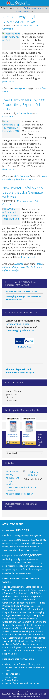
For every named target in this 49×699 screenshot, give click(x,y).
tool (33, 267)
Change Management (35, 637)
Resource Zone (12, 673)
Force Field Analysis (22, 615)
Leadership (10, 550)
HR (15, 546)
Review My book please (17, 323)
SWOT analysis (34, 566)
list (22, 179)
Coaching (25, 540)
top (26, 179)
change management (9, 540)
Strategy (18, 565)
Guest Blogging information (20, 330)
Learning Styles (18, 609)
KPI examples (21, 628)
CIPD (19, 540)
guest (11, 546)
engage (40, 263)
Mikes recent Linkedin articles (12, 481)
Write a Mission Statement (15, 590)
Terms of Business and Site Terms (22, 683)
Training (28, 569)
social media (8, 565)
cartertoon (33, 531)
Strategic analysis (12, 650)
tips (20, 569)
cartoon (8, 535)
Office (25, 559)
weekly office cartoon (23, 573)
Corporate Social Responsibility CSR (20, 602)
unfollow (6, 270)
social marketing (37, 563)
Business (22, 530)
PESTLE (14, 563)
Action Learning (39, 590)
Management (20, 88)
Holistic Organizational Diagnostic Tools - (23, 586)
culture (32, 540)
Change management (32, 535)
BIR (3, 531)
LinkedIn (16, 555)
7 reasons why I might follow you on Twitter (20, 19)
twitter (5, 91)
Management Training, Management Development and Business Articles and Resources (25, 667)
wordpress (16, 270)
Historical (24, 176)
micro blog (25, 267)
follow (43, 88)
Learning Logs (16, 637)
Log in (38, 696)
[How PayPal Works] (24, 343)
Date (16, 176)
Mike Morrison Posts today (19, 493)
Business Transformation (16, 593)
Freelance (24, 543)
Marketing (14, 267)
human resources (23, 547)
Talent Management (37, 647)
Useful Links (11, 677)
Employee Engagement (11, 543)
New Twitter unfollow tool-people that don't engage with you (23, 192)
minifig (16, 559)
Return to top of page (24, 692)
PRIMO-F (19, 563)
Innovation (34, 546)
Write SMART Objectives (16, 641)
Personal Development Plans (27, 631)
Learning (24, 550)
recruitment (27, 563)
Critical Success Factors (23, 599)
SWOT (26, 566)
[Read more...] (9, 81)
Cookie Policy (11, 680)
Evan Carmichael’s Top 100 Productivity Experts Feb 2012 (23, 104)
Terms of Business (18, 694)
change (18, 535)
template (14, 570)
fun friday (32, 543)
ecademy (40, 539)
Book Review (9, 531)
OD (22, 559)
